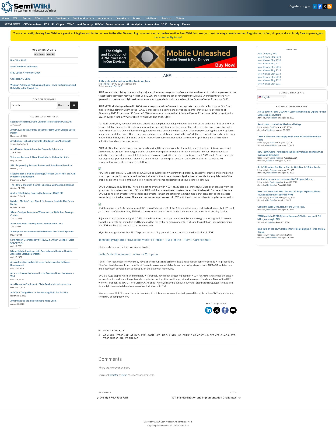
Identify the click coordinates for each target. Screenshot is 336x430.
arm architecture (116, 335)
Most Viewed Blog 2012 (269, 80)
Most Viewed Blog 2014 (269, 73)
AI (127, 24)
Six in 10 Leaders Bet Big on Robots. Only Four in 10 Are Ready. (288, 167)
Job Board (151, 18)
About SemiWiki (181, 425)
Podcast (167, 18)
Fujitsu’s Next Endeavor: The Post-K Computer (128, 254)
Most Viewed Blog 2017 (269, 63)
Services (61, 18)
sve (233, 335)
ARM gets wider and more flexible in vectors (124, 81)
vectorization (113, 338)
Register (294, 6)
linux (173, 335)
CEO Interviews (32, 24)
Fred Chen (274, 198)
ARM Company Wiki (267, 53)
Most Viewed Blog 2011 (269, 83)
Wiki (15, 18)
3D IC (164, 24)
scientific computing (193, 335)
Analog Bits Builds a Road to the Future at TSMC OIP (36, 193)
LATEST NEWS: (12, 24)
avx (143, 335)
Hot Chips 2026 (18, 60)
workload (132, 338)
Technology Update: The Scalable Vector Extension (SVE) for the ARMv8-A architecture (155, 240)
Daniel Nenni (271, 118)
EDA (37, 18)
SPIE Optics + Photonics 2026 (25, 72)
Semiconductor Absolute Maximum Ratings (279, 124)
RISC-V (99, 24)
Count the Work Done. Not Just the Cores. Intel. (281, 206)
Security (121, 18)
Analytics (103, 18)
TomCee (270, 130)
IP (48, 18)
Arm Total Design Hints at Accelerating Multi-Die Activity (39, 292)
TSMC (70, 24)
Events (186, 24)
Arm (111, 86)
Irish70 (273, 143)
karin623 (270, 161)
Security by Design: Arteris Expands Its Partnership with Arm (41, 121)
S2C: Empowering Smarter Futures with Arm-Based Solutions (41, 165)
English (265, 97)
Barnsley (273, 170)
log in (124, 374)
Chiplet (60, 24)
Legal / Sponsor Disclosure (159, 425)
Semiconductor (82, 18)
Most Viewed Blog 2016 (269, 67)
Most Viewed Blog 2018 (269, 60)
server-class (219, 335)
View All (50, 54)
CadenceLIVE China (20, 79)
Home (5, 18)
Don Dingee (106, 84)
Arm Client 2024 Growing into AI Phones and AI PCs (36, 223)
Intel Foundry (85, 24)
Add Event (39, 54)
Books (137, 18)
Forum (26, 18)
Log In (306, 6)
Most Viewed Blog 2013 (269, 77)
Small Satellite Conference (23, 66)
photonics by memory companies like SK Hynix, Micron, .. (285, 179)
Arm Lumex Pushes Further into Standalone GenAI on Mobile (40, 141)
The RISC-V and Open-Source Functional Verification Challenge (42, 185)
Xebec (272, 235)
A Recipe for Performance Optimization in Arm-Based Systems (42, 231)
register (114, 374)
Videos (180, 18)
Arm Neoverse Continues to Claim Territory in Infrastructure (40, 284)
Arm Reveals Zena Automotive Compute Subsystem (36, 149)
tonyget (269, 222)
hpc (164, 335)
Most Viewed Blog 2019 (269, 57)
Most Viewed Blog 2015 (269, 70)
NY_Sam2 (270, 185)
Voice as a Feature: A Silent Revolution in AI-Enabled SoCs (39, 157)
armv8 (134, 335)
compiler (154, 335)
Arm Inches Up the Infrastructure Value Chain (33, 300)
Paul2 (272, 127)
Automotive (152, 24)
